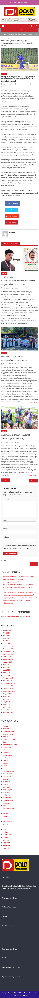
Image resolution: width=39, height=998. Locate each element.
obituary (6, 803)
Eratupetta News (26, 886)
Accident (6, 726)
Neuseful (11, 889)
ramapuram (7, 821)
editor (18, 84)
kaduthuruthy (8, 774)
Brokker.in (26, 889)
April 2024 (6, 705)
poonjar (5, 816)
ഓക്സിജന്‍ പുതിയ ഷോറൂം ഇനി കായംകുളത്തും (20, 34)
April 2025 (6, 673)
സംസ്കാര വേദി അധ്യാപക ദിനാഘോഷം (7, 480)
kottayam (6, 782)
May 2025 (6, 670)
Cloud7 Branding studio (19, 995)
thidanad (6, 837)
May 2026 (6, 638)
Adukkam (6, 729)
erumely (6, 760)
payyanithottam (9, 808)
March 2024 (7, 707)
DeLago (4, 916)
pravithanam (7, 819)
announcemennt (9, 734)
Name (5, 520)
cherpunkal (7, 747)
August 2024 (7, 694)
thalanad (6, 832)
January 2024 (8, 712)
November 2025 (8, 654)
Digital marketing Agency (11, 977)
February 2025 (8, 678)
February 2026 (8, 646)
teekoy (5, 829)
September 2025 (9, 659)
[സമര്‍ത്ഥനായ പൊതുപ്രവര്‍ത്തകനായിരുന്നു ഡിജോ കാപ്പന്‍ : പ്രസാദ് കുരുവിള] (19, 259)
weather (6, 848)
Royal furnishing (7, 926)
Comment (7, 499)
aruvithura (6, 737)
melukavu (6, 795)
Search (3, 561)
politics (5, 814)
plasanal (6, 811)
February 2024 (8, 710)
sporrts (5, 824)
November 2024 (9, 686)
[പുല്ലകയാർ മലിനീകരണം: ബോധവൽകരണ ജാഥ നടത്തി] (19, 338)
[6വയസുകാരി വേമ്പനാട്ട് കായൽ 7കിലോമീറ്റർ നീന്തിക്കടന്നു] (19, 417)
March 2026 (7, 643)
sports (5, 827)
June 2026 (6, 636)
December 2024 (9, 683)
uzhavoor (6, 840)
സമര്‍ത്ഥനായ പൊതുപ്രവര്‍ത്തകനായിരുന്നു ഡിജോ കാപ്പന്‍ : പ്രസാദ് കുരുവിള (18, 281)
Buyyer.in (18, 889)
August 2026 (7, 630)
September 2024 (9, 691)
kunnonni (6, 787)
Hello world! (26, 617)
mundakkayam (8, 800)
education (6, 752)
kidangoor (6, 779)
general (3, 74)
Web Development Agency (12, 967)
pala (4, 806)
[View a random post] (36, 26)
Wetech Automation (9, 907)
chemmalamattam (10, 745)
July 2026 (6, 633)
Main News (7, 792)
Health (5, 766)
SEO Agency (6, 958)
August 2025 (7, 662)
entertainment (8, 755)
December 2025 (9, 651)
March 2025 (7, 675)
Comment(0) (27, 84)
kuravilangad (7, 790)
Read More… (33, 402)
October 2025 (8, 657)
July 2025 (6, 665)
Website (6, 537)
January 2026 (8, 649)
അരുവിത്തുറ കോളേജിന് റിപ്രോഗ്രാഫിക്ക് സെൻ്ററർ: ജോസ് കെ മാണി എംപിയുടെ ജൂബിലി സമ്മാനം (34, 481)
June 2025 (6, 667)
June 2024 (7, 699)
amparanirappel (9, 731)
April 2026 (6, 641)
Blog (4, 742)
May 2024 (6, 702)
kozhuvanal (7, 784)
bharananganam (9, 739)
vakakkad (6, 845)
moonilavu (7, 798)
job (4, 768)
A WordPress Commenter (10, 617)
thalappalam (7, 835)
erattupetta (7, 758)
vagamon (6, 843)
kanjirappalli (7, 776)
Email (5, 529)
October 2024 (8, 689)
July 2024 (6, 697)
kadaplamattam (9, 771)
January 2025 (8, 681)
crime (5, 750)
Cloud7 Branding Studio (10, 886)
